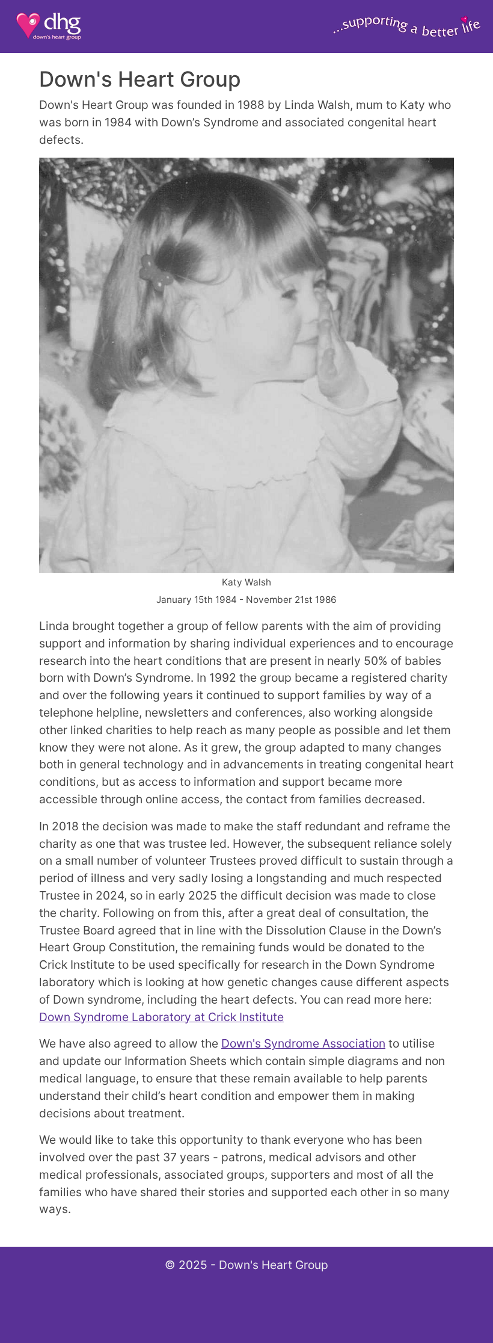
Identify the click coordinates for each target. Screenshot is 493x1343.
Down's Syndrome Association (303, 1043)
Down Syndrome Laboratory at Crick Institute (161, 1017)
